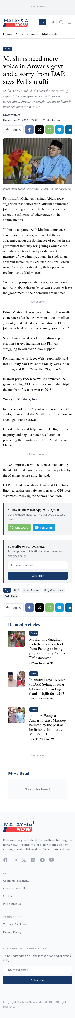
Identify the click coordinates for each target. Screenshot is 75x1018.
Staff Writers (11, 115)
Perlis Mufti (11, 596)
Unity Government (54, 590)
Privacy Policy (12, 932)
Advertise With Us (14, 888)
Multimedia (50, 33)
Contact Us (10, 896)
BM (51, 22)
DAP (16, 590)
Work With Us (12, 904)
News (19, 33)
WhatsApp (21, 527)
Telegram (46, 527)
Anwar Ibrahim (31, 590)
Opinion (32, 33)
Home (7, 33)
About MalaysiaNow (16, 881)
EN (42, 22)
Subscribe (38, 575)
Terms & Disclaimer (16, 924)
